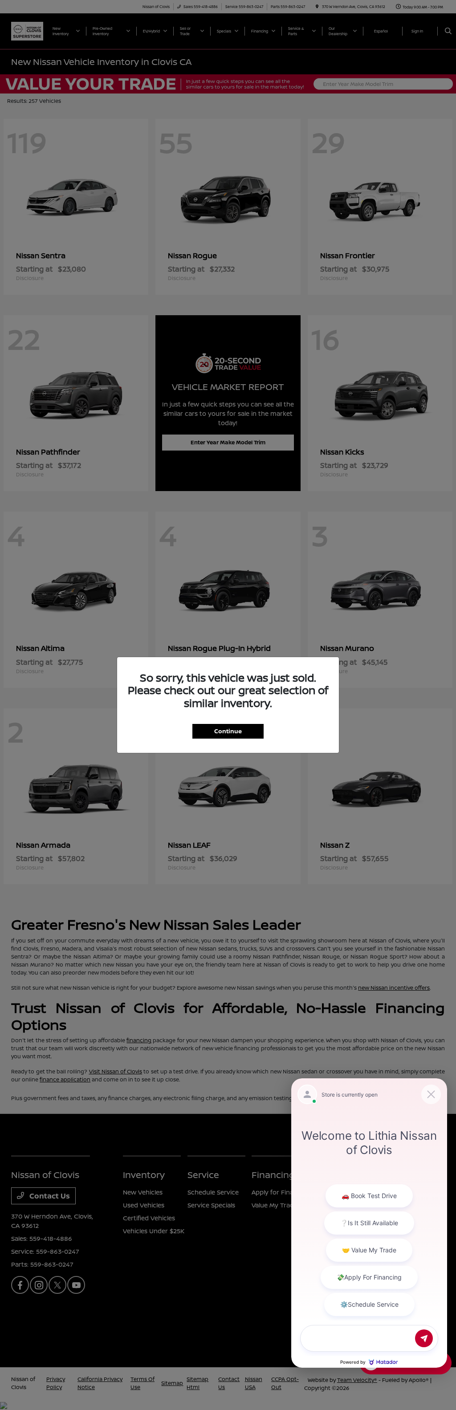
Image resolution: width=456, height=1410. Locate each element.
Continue (228, 731)
